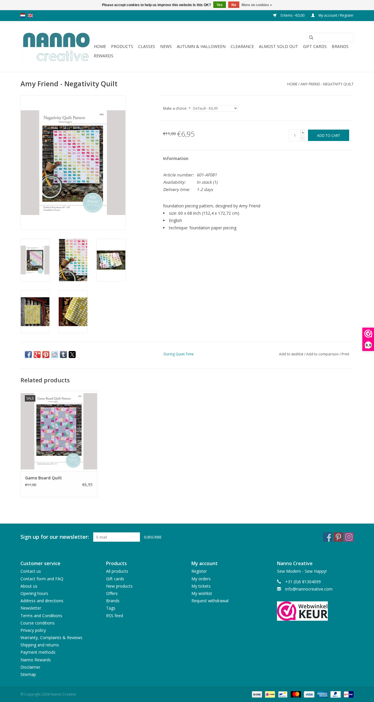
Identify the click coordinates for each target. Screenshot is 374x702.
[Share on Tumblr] (63, 354)
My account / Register (336, 15)
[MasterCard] (295, 693)
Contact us (30, 571)
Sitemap (28, 674)
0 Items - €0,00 (292, 15)
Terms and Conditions (41, 615)
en (30, 15)
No (233, 5)
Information (175, 158)
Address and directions (41, 600)
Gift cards (315, 46)
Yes (220, 5)
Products (122, 46)
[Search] (311, 37)
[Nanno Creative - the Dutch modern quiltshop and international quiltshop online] (56, 46)
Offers (112, 593)
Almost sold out (278, 46)
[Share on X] (72, 354)
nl (22, 15)
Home (100, 46)
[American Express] (321, 693)
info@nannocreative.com (309, 589)
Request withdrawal (209, 600)
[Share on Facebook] (28, 354)
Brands (340, 46)
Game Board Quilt (43, 478)
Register (199, 571)
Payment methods (38, 652)
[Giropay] (348, 693)
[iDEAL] (269, 693)
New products (119, 586)
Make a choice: (176, 108)
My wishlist (201, 593)
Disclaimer (30, 667)
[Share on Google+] (37, 354)
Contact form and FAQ (41, 578)
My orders (201, 578)
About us (28, 586)
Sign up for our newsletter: (54, 537)
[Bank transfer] (256, 693)
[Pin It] (45, 354)
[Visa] (308, 693)
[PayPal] (335, 693)
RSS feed (114, 615)
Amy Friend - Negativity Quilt (327, 84)
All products (117, 571)
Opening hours (34, 593)
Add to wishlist (291, 354)
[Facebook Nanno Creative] (328, 537)
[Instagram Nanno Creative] (349, 537)
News (166, 46)
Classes (146, 46)
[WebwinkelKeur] (315, 611)
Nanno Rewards (35, 660)
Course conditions (37, 623)
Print (345, 354)
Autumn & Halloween (201, 46)
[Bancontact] (282, 693)
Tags (110, 608)
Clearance (242, 46)
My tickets (201, 586)
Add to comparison (323, 354)
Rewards (103, 55)
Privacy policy (33, 630)
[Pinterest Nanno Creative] (338, 537)
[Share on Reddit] (54, 354)
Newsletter (30, 608)
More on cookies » (257, 5)
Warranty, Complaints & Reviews (51, 637)
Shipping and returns (39, 645)
